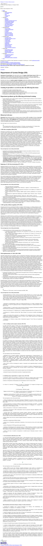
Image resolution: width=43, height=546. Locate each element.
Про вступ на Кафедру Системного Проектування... (10, 62)
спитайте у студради (12, 64)
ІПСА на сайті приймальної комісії (13, 63)
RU (1, 541)
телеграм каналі (21, 64)
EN (1, 542)
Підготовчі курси (3, 65)
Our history (3, 69)
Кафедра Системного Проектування (7, 1)
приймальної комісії (36, 60)
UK (1, 540)
